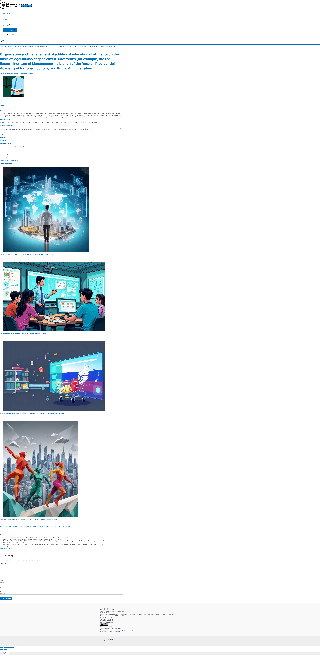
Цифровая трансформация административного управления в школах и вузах (23, 333)
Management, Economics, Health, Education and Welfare (16, 73)
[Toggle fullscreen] (5, 647)
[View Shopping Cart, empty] (1, 41)
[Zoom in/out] (1, 647)
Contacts (6, 19)
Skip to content (4, 1)
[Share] (9, 647)
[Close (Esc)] (12, 647)
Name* (2, 580)
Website (2, 592)
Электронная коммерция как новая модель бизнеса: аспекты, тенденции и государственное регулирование (33, 413)
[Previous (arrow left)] (1, 649)
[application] (9, 25)
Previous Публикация (7, 547)
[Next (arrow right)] (5, 649)
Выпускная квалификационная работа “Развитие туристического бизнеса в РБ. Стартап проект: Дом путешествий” (35, 526)
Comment (3, 563)
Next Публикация (6, 548)
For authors (6, 13)
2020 (18, 46)
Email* (2, 586)
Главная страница (4, 46)
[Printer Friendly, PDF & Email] (5, 159)
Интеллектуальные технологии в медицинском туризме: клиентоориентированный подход (28, 254)
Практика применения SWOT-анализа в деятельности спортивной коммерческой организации (29, 519)
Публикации (13, 46)
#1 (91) (22, 46)
